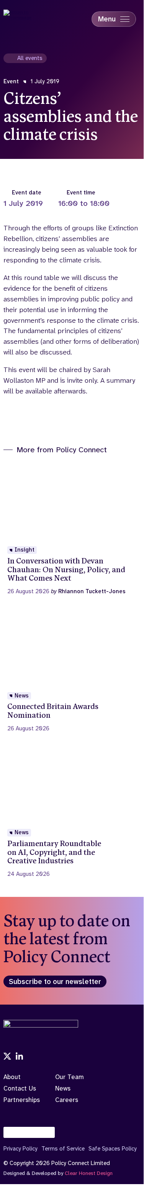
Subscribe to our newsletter (55, 981)
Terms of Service (63, 1148)
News (62, 1088)
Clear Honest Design (89, 1173)
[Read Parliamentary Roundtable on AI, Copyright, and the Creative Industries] (71, 812)
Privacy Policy (20, 1148)
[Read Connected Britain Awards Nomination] (71, 670)
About (12, 1077)
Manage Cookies (33, 1132)
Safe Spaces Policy (112, 1148)
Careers (66, 1100)
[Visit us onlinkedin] (19, 1057)
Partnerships (21, 1100)
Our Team (69, 1077)
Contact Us (19, 1088)
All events (30, 58)
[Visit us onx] (7, 1057)
